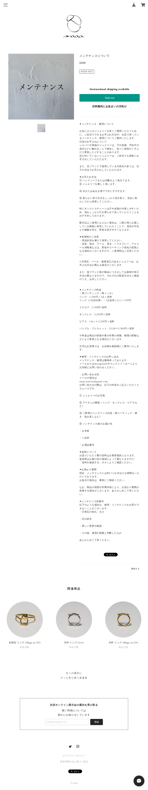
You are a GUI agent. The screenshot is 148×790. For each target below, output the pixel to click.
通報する (135, 569)
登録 (96, 722)
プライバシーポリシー (74, 755)
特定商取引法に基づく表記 (74, 761)
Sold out (109, 97)
